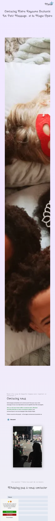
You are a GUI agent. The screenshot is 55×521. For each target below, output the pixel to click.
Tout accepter (9, 511)
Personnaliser (9, 517)
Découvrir (13, 419)
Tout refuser (10, 514)
